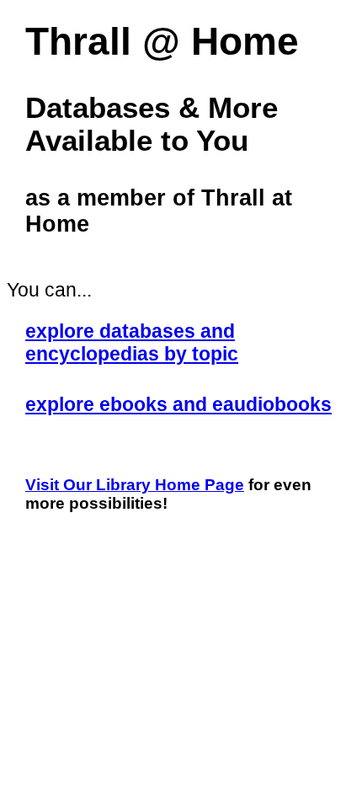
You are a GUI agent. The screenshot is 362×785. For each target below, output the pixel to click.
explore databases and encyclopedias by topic (131, 342)
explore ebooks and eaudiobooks (178, 404)
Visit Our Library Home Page (134, 485)
